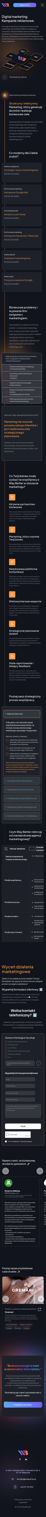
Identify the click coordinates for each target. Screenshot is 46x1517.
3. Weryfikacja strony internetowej (19, 789)
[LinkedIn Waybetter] (26, 1459)
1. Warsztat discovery (14, 714)
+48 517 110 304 (26, 1487)
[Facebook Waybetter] (20, 1459)
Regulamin (23, 1502)
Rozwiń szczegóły (11, 173)
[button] (42, 5)
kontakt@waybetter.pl (26, 1479)
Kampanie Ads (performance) (17, 1041)
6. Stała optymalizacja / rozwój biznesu (21, 816)
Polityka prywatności (23, 1499)
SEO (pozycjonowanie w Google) (19, 1051)
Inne (9, 1057)
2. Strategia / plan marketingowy (18, 781)
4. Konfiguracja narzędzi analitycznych (21, 798)
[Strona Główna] (5, 5)
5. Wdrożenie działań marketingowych (21, 807)
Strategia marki (13, 1045)
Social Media (12, 1048)
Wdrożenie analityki (14, 1054)
